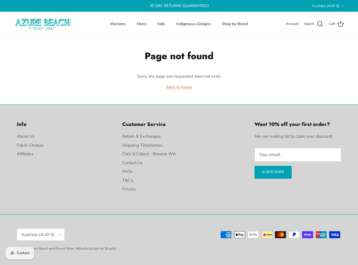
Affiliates (25, 154)
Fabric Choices (30, 145)
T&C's (127, 180)
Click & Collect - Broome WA (149, 154)
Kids (161, 24)
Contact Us (132, 163)
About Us (25, 136)
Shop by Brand (235, 24)
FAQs (127, 171)
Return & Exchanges (141, 136)
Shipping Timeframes (142, 145)
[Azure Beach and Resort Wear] (43, 24)
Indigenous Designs (193, 24)
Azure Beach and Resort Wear (51, 248)
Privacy (129, 189)
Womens (118, 24)
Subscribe (273, 172)
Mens (141, 24)
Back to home (179, 87)
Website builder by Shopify (96, 248)
